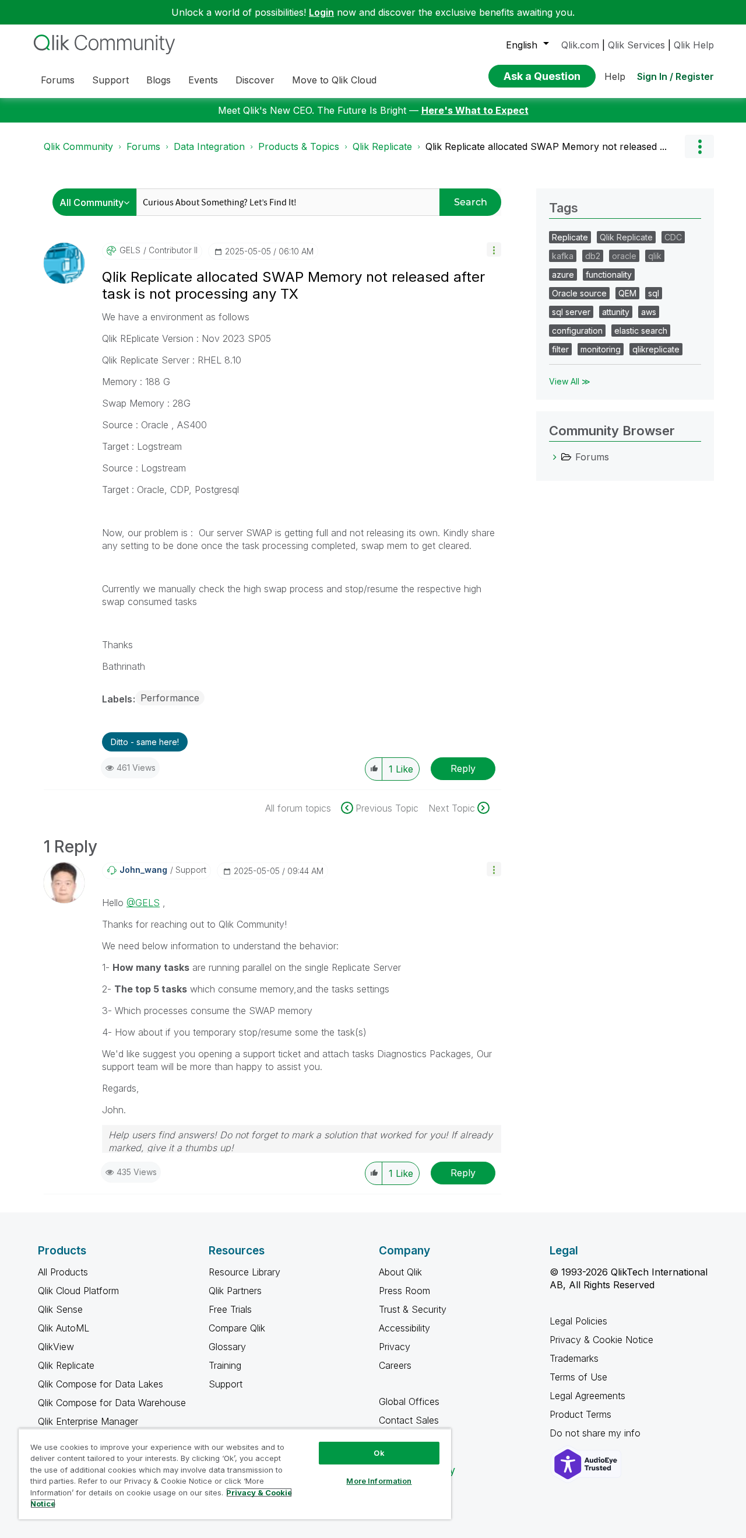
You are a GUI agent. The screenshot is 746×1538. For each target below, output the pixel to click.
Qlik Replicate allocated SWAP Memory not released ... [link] (546, 146)
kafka (562, 256)
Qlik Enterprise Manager (88, 1421)
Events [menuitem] (203, 80)
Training (225, 1365)
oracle (624, 256)
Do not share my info (596, 1433)
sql (653, 293)
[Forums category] (555, 456)
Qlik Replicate (382, 146)
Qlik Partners (235, 1290)
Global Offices (409, 1401)
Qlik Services (636, 45)
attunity (615, 312)
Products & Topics (298, 146)
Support (225, 1384)
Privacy (394, 1346)
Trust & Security (412, 1309)
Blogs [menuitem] (158, 80)
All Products (63, 1272)
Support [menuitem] (110, 80)
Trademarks (574, 1358)
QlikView (56, 1346)
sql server (571, 312)
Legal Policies (578, 1321)
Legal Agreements (587, 1395)
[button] (494, 249)
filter (560, 349)
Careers (395, 1365)
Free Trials (230, 1309)
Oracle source (579, 293)
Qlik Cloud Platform (78, 1290)
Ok (379, 1452)
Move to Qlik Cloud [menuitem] (334, 80)
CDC (673, 237)
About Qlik (400, 1272)
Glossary (227, 1346)
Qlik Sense (60, 1309)
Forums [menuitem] (58, 80)
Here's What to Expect (475, 110)
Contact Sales (409, 1420)
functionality (609, 274)
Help (614, 76)
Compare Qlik (237, 1328)
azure (563, 274)
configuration (577, 330)
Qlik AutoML (63, 1328)
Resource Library (244, 1272)
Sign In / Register (675, 76)
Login (321, 12)
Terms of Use (578, 1377)
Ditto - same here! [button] (145, 742)
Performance (169, 697)
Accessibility (404, 1328)
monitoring (600, 349)
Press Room (404, 1290)
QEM (627, 293)
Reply (463, 768)
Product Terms (580, 1414)
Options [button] (699, 146)
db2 (592, 256)
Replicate (570, 237)
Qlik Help (694, 45)
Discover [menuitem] (255, 80)
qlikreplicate (656, 349)
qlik (654, 256)
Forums (143, 146)
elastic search (640, 330)
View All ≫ (569, 381)
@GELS (143, 902)
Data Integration (209, 146)
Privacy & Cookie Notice (601, 1339)
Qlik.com (580, 45)
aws (648, 312)
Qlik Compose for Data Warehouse (112, 1402)
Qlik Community (78, 146)
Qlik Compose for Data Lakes (100, 1384)
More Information (378, 1480)
